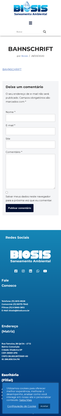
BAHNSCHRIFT (11, 69)
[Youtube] (45, 271)
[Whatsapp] (38, 271)
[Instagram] (23, 271)
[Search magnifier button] (44, 31)
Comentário (14, 152)
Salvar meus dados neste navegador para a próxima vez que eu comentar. (29, 198)
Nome (10, 112)
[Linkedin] (30, 271)
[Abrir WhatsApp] (53, 408)
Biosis (24, 56)
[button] (30, 23)
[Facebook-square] (16, 271)
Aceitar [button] (44, 406)
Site (8, 138)
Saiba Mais (25, 400)
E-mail (10, 125)
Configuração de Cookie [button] (21, 406)
